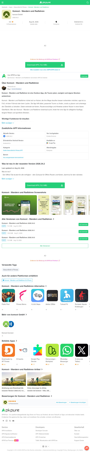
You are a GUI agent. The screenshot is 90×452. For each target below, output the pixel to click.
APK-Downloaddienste (9, 437)
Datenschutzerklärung (49, 450)
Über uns (77, 430)
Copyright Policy (62, 450)
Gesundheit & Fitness (20, 7)
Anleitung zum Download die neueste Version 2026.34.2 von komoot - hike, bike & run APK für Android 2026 (13, 389)
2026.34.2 (9, 136)
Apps (10, 7)
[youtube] (13, 421)
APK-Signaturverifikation (9, 434)
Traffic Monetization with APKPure (46, 440)
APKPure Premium (8, 440)
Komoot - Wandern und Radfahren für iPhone (18, 280)
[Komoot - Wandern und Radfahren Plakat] (43, 205)
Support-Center (79, 440)
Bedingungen (72, 450)
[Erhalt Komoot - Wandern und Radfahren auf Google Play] (51, 143)
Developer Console (42, 430)
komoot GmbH (18, 14)
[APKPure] (45, 2)
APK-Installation (7, 430)
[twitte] (10, 421)
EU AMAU (80, 450)
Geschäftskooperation (81, 437)
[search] (87, 2)
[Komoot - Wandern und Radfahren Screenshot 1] (56, 205)
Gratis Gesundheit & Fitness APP (13, 150)
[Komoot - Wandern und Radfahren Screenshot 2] (68, 205)
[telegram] (3, 421)
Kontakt (76, 434)
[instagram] (6, 421)
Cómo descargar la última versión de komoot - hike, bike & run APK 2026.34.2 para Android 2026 (38, 389)
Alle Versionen (45, 246)
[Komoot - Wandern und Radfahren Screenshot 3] (81, 205)
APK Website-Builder (42, 434)
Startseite (4, 7)
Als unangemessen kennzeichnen (13, 157)
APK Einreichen (41, 437)
